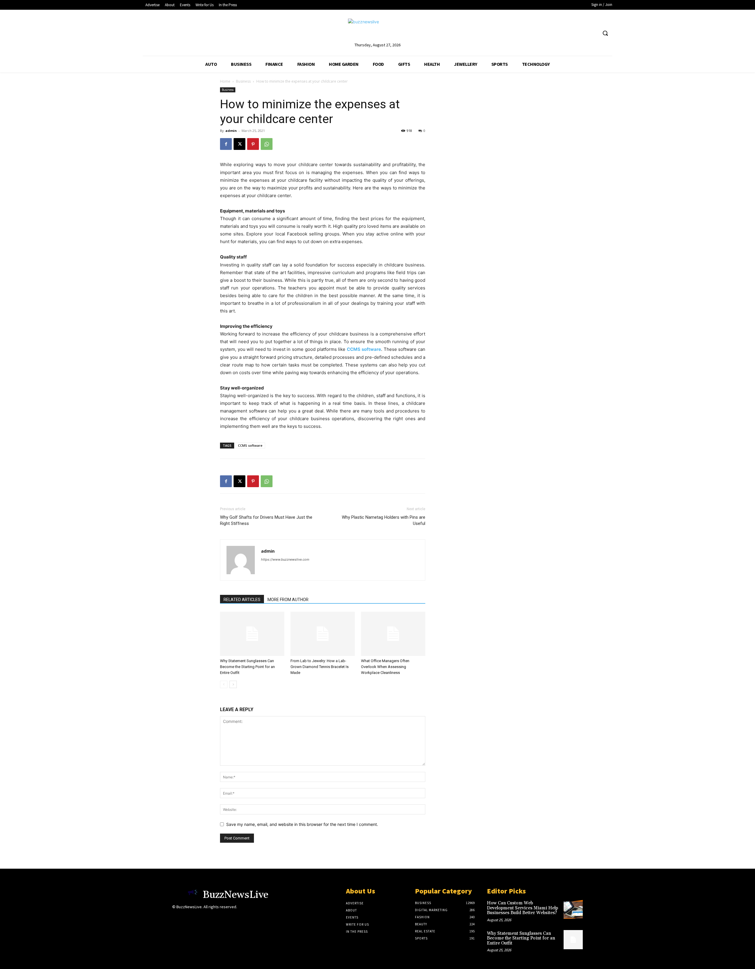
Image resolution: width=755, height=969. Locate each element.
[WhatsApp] (267, 144)
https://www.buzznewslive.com (285, 559)
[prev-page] (223, 684)
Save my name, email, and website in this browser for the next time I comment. (302, 824)
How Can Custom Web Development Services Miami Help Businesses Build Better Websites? (522, 908)
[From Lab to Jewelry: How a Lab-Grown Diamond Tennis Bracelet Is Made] (322, 634)
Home (225, 81)
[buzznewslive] (377, 30)
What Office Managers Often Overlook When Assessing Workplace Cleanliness (385, 667)
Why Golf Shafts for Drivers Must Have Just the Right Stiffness (266, 520)
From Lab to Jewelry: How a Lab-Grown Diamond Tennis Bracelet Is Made (319, 667)
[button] (605, 33)
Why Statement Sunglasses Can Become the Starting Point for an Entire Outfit (247, 667)
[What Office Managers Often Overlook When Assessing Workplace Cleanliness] (393, 634)
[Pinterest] (253, 144)
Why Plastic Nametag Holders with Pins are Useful (383, 520)
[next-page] (233, 684)
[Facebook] (226, 144)
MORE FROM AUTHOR (287, 599)
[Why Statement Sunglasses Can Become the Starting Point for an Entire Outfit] (252, 634)
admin (231, 130)
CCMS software (250, 445)
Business (243, 81)
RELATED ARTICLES (242, 599)
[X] (239, 144)
